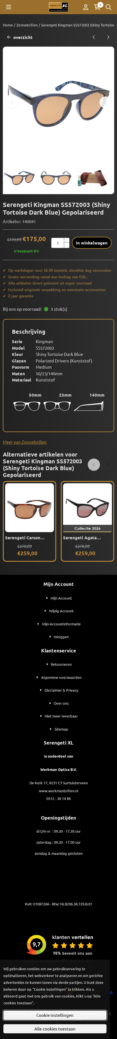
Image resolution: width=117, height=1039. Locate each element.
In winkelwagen (92, 243)
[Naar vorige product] (94, 37)
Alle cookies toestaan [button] (55, 1028)
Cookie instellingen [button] (55, 1015)
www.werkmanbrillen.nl (58, 790)
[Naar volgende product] (108, 37)
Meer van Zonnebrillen (25, 442)
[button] (8, 7)
